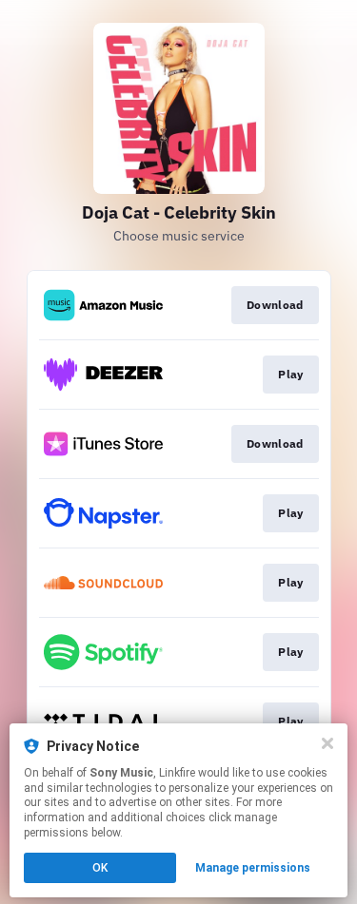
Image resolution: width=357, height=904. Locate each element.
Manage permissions (252, 868)
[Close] (327, 743)
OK (100, 868)
